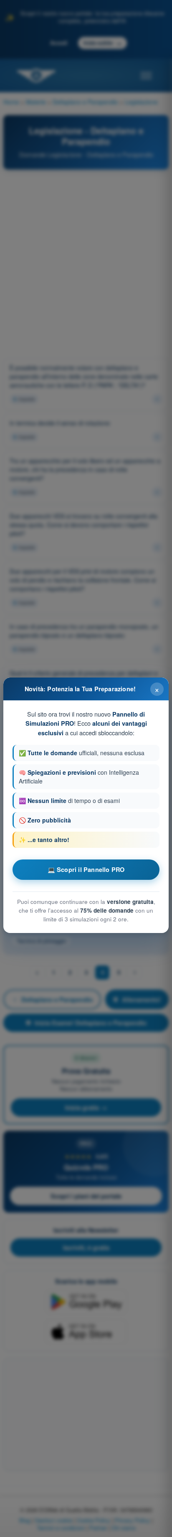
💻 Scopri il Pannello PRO (86, 869)
